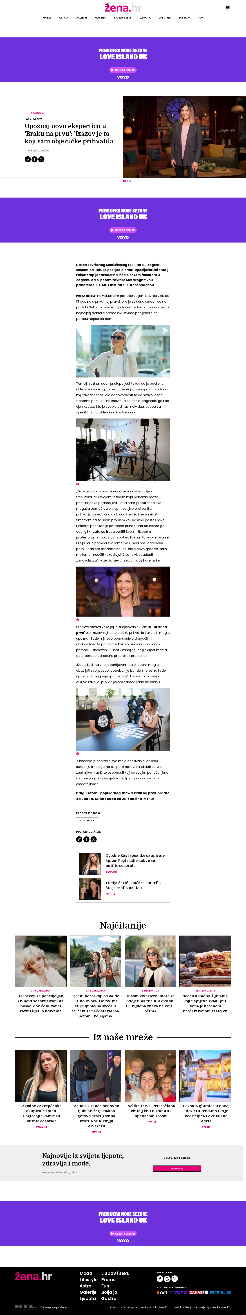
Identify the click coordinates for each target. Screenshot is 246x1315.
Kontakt (115, 1307)
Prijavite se (177, 1168)
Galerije (81, 17)
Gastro (100, 17)
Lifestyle (165, 17)
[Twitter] (41, 162)
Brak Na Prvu (87, 820)
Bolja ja (184, 17)
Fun (200, 17)
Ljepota (145, 17)
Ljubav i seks (123, 17)
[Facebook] (34, 162)
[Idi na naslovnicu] (123, 11)
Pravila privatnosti (135, 1307)
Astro (63, 17)
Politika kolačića (159, 1307)
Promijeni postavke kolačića (213, 1307)
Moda (47, 17)
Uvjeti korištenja (183, 1307)
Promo (108, 1280)
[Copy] (28, 162)
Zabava (37, 112)
